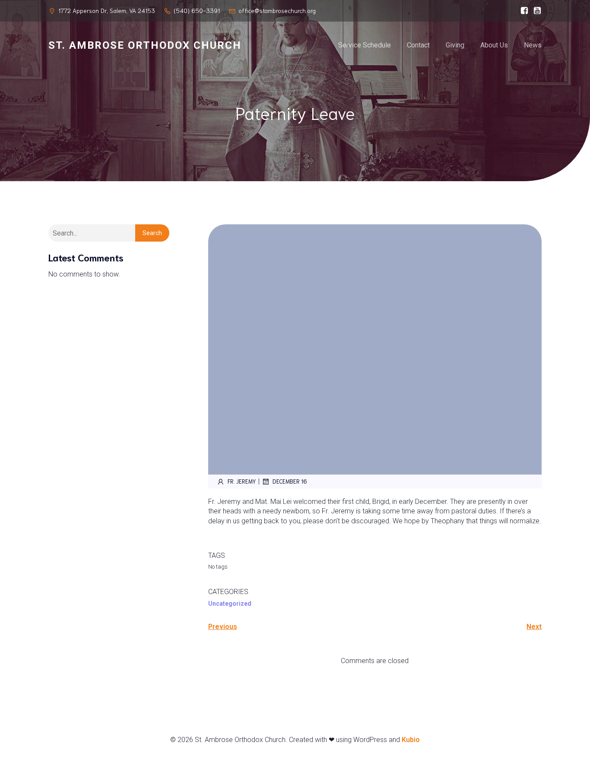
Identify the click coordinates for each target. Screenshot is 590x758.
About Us (494, 45)
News (533, 45)
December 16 (290, 481)
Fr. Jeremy (242, 481)
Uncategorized (229, 603)
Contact (418, 45)
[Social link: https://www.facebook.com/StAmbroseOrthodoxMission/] (522, 10)
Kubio (411, 740)
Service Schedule (364, 45)
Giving (455, 45)
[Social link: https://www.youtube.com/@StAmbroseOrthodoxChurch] (535, 10)
